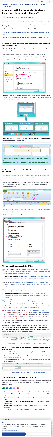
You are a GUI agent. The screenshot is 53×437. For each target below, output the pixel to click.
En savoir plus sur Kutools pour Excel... (19, 343)
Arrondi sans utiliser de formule (19, 280)
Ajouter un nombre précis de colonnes (28, 293)
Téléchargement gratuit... (39, 343)
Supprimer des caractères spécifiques (35, 310)
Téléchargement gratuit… (39, 409)
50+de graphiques (10, 312)
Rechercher (7, 6)
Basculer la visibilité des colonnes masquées (20, 295)
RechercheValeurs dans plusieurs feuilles (28, 284)
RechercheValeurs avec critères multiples (26, 282)
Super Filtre (43, 305)
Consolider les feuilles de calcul (41, 304)
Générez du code (9, 271)
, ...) (48, 314)
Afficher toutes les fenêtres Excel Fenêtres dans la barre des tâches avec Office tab (25, 37)
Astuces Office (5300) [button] (31, 4)
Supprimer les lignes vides (12, 278)
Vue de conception (38, 300)
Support (43, 4)
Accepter (13, 434)
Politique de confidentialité (13, 430)
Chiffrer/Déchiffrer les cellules (12, 305)
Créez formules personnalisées (23, 271)
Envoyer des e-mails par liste (29, 305)
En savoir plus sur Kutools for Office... (19, 409)
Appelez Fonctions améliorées (21, 273)
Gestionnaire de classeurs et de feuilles (25, 302)
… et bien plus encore (9, 310)
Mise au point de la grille (24, 300)
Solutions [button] (5, 4)
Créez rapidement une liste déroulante (28, 289)
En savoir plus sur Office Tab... (21, 372)
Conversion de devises (28, 316)
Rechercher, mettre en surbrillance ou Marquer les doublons (34, 276)
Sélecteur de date (26, 304)
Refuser (38, 434)
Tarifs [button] (21, 4)
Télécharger (13, 4)
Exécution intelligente (42, 269)
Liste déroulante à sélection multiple (21, 291)
